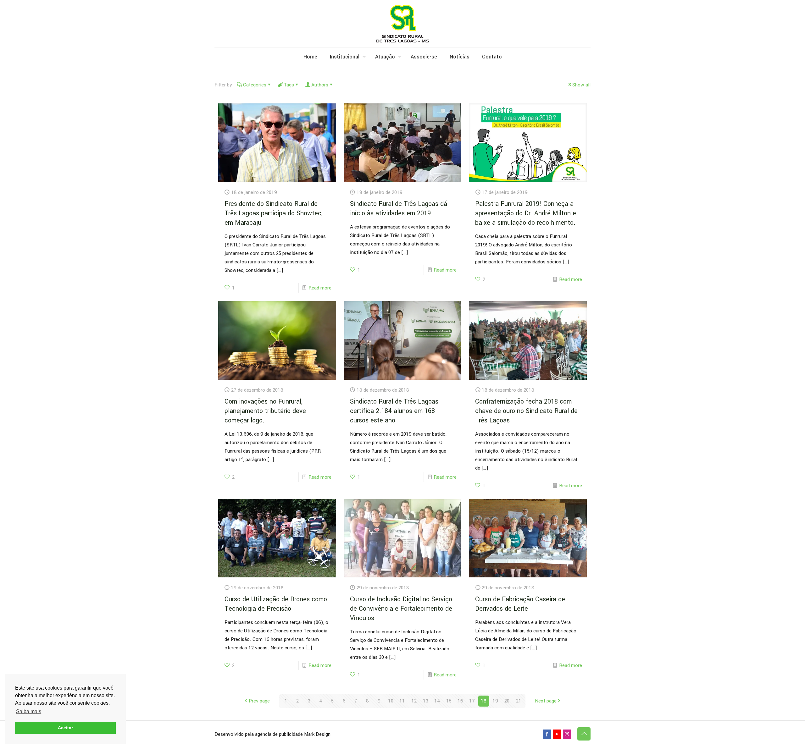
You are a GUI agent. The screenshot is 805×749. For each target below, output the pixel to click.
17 (472, 700)
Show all (581, 84)
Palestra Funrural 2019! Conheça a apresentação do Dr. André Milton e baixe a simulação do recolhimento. (525, 213)
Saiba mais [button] (28, 711)
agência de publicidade (279, 734)
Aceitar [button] (65, 727)
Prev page (259, 700)
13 (425, 700)
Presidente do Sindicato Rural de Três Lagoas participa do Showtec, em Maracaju (274, 213)
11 (402, 700)
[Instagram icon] (567, 734)
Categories (254, 84)
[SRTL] (402, 23)
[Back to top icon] (584, 734)
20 (506, 700)
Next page (546, 700)
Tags (289, 84)
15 (449, 700)
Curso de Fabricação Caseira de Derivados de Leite (520, 604)
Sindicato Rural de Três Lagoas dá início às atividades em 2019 (398, 208)
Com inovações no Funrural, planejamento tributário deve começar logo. (265, 411)
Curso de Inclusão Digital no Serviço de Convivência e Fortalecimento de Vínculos (401, 609)
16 (460, 700)
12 (414, 700)
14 (437, 700)
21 (518, 700)
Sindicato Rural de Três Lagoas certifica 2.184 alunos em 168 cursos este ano (394, 411)
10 (390, 700)
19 (495, 700)
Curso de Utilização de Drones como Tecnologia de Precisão (276, 604)
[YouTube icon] (557, 734)
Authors (319, 84)
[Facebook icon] (547, 734)
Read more (319, 287)
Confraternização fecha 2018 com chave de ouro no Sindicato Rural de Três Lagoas (526, 411)
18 (483, 700)
